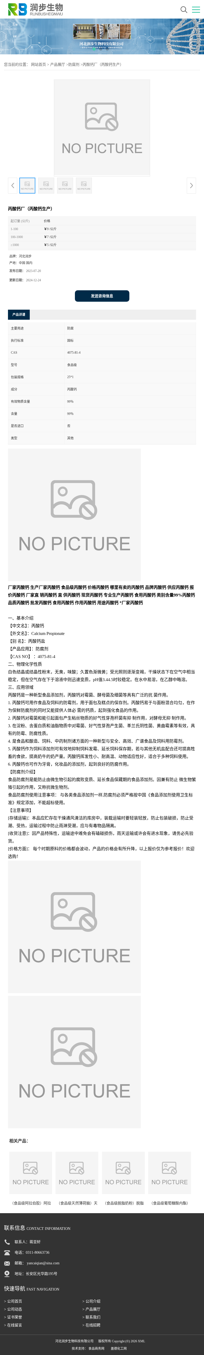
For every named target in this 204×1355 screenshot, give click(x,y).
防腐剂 (73, 65)
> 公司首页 (13, 1301)
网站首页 (38, 65)
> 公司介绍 (91, 1301)
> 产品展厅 (91, 1309)
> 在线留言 (13, 1325)
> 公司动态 (13, 1309)
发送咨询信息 (102, 296)
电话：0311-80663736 (32, 1253)
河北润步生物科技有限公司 (74, 1341)
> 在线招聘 (91, 1325)
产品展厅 (57, 65)
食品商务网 (96, 1348)
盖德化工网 (119, 1348)
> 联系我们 (91, 1317)
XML (141, 1341)
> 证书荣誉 (13, 1317)
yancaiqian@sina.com (43, 1263)
